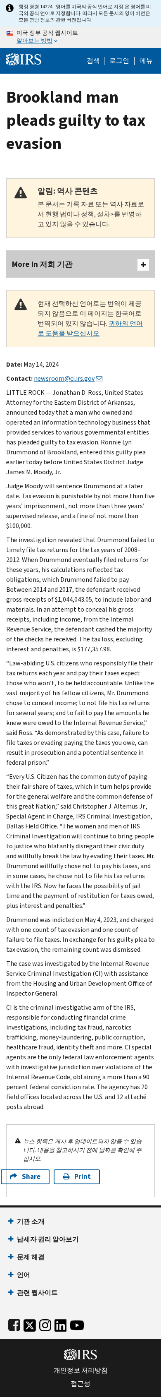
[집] (23, 58)
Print (82, 1176)
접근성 (80, 1384)
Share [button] (31, 1176)
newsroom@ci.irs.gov (64, 378)
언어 (23, 1274)
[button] (119, 61)
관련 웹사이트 (37, 1292)
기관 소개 (31, 1221)
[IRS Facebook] (14, 1323)
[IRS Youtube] (77, 1323)
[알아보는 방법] (80, 37)
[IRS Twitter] (30, 1323)
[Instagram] (45, 1323)
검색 (93, 61)
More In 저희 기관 (42, 264)
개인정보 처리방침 (81, 1370)
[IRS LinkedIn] (60, 1323)
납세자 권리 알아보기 (48, 1239)
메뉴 (146, 61)
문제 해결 (31, 1257)
